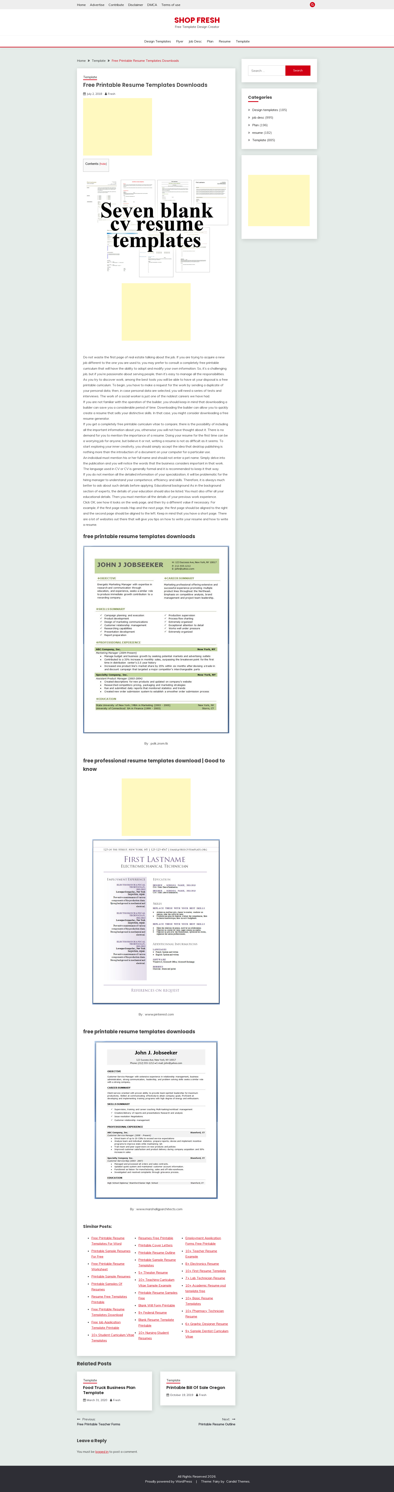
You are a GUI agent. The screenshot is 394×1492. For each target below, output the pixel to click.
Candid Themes (238, 1481)
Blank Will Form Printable (156, 1305)
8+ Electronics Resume (202, 1264)
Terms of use (170, 5)
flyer (179, 41)
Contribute (116, 5)
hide (103, 163)
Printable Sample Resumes (111, 1276)
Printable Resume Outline (156, 1252)
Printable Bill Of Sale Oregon (195, 1387)
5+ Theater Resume (153, 1272)
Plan (210, 41)
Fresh (111, 94)
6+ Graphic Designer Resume (206, 1324)
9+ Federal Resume (152, 1312)
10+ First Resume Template (205, 1271)
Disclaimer (135, 5)
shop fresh (197, 20)
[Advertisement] (117, 127)
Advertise (97, 5)
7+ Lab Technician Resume (205, 1278)
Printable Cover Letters (155, 1245)
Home (81, 5)
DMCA (152, 5)
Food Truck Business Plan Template (109, 1390)
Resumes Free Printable (155, 1238)
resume (225, 41)
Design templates (157, 41)
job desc (195, 41)
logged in (102, 1452)
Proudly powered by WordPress (169, 1481)
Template (243, 41)
